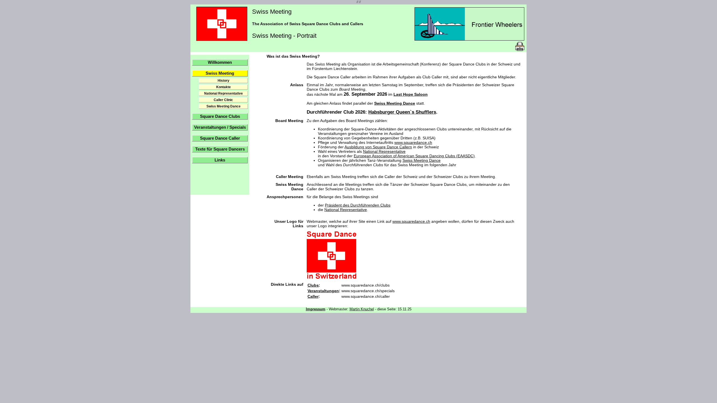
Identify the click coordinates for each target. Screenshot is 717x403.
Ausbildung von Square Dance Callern (378, 147)
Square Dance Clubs (220, 116)
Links (220, 160)
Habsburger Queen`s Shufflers (402, 112)
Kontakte (223, 87)
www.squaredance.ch (413, 142)
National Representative (223, 93)
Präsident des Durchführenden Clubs (357, 205)
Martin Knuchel (362, 309)
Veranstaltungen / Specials (220, 127)
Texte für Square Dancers (220, 149)
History (223, 81)
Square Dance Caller (220, 138)
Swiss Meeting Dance (223, 106)
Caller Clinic (223, 100)
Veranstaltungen (323, 291)
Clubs (313, 285)
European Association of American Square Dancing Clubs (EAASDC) (414, 156)
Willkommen (220, 62)
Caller (313, 296)
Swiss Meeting (220, 73)
